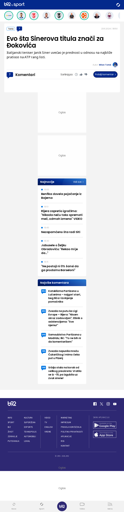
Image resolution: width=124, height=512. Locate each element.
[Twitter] (101, 404)
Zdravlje (13, 436)
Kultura (28, 417)
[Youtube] (114, 404)
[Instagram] (108, 404)
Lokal (27, 441)
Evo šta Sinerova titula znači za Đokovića (55, 42)
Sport (11, 422)
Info (10, 417)
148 (43, 367)
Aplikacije (66, 436)
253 (44, 311)
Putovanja (13, 441)
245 (44, 334)
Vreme (48, 431)
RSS (62, 441)
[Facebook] (95, 404)
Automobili (30, 436)
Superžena (30, 422)
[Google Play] (104, 425)
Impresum (66, 422)
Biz (9, 427)
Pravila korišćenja (71, 427)
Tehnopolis (30, 431)
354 (44, 291)
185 (43, 351)
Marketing (66, 417)
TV (46, 422)
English (49, 427)
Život (11, 431)
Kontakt (65, 445)
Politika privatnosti (72, 431)
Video (48, 417)
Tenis (11, 28)
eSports (28, 427)
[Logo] (14, 5)
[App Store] (104, 434)
